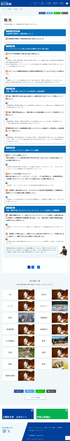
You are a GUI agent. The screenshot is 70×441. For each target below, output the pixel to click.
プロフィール (35, 3)
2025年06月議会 (10, 46)
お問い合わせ (40, 435)
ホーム (31, 427)
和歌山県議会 (43, 417)
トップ (3, 9)
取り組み (62, 3)
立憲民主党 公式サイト (15, 417)
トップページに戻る (35, 397)
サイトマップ (40, 430)
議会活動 (55, 3)
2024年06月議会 (10, 147)
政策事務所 (32, 435)
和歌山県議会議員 (6, 3)
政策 (42, 3)
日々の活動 (48, 3)
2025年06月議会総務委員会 (13, 31)
